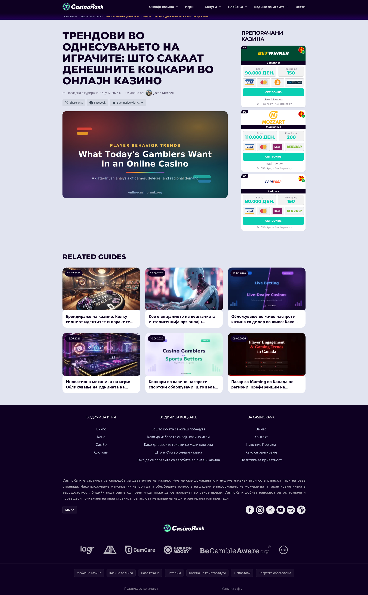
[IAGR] (87, 550)
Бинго (101, 429)
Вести (301, 6)
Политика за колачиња (141, 588)
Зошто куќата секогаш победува (178, 429)
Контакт (261, 436)
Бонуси (211, 6)
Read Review (273, 99)
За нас (261, 429)
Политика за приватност (261, 460)
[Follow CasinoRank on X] (270, 510)
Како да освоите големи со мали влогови (178, 444)
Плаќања (235, 6)
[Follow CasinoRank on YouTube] (280, 510)
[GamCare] (140, 550)
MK (67, 510)
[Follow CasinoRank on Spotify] (291, 510)
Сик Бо (101, 444)
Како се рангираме (261, 452)
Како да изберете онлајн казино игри (178, 436)
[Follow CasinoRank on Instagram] (260, 510)
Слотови (101, 452)
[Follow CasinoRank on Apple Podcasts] (301, 510)
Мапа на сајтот (232, 588)
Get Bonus (273, 92)
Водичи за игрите (269, 6)
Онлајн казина (161, 6)
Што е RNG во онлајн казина (178, 452)
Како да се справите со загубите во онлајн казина (178, 460)
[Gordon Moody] (177, 550)
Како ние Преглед (261, 444)
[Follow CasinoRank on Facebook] (250, 510)
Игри (189, 6)
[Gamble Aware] (235, 550)
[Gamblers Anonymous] (110, 550)
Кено (101, 436)
